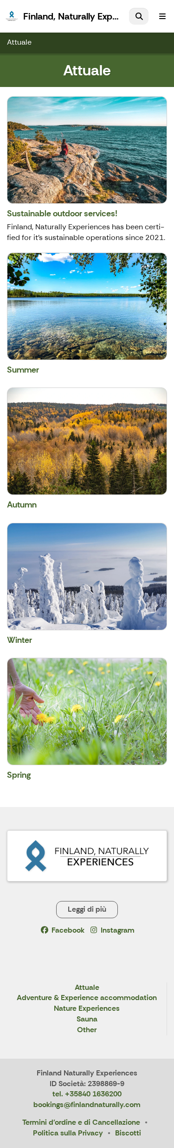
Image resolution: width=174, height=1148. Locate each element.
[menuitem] (138, 16)
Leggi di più (87, 909)
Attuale (19, 42)
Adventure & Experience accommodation (87, 998)
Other (87, 1030)
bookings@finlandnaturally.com (87, 1104)
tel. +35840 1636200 (87, 1094)
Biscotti (128, 1133)
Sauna (87, 1019)
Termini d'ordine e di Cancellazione (81, 1122)
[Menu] (162, 16)
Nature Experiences (87, 1008)
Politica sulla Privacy (68, 1133)
